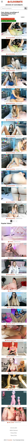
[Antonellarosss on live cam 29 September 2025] (14, 266)
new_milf (11, 389)
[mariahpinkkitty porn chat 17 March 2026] (14, 177)
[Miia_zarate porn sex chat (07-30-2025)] (14, 414)
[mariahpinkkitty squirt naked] (14, 194)
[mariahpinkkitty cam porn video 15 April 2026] (14, 112)
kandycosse (11, 307)
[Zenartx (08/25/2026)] (14, 365)
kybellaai (11, 406)
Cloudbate (9, 440)
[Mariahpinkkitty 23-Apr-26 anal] (14, 79)
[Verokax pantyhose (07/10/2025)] (14, 233)
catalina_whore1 (11, 323)
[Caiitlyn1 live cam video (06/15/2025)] (14, 283)
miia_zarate (11, 422)
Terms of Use (14, 435)
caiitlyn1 (11, 291)
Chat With (9, 20)
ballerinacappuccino (11, 340)
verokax (11, 241)
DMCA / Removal (14, 430)
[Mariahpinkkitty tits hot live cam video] (14, 145)
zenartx (11, 373)
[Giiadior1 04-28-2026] (14, 250)
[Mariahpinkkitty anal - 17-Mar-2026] (14, 161)
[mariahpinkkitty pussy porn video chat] (14, 210)
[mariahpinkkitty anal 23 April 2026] (14, 95)
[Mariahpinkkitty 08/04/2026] (14, 29)
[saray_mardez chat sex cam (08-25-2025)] (14, 349)
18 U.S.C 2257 (13, 427)
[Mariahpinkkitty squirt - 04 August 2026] (14, 46)
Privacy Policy (14, 432)
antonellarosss (11, 274)
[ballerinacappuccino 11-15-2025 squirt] (14, 332)
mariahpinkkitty (11, 37)
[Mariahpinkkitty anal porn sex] (14, 128)
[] (25, 8)
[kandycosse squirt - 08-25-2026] (14, 299)
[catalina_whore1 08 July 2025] (14, 316)
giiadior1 (11, 258)
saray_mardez (11, 356)
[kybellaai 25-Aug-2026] (14, 398)
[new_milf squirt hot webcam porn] (14, 381)
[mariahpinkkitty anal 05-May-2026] (14, 62)
